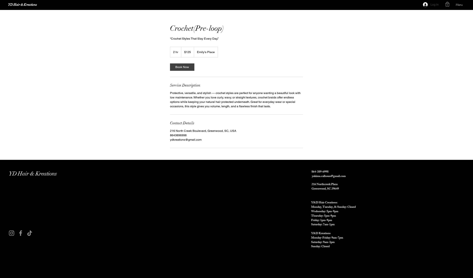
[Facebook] (20, 233)
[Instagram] (11, 233)
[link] (182, 67)
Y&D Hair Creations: (324, 203)
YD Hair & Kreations (22, 5)
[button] (447, 4)
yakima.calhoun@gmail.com (329, 176)
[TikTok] (29, 233)
